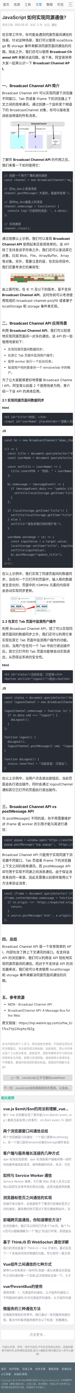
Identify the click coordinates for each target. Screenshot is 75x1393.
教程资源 (54, 1369)
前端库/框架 (20, 1374)
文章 (39, 4)
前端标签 (67, 1369)
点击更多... (37, 1334)
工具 (28, 4)
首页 (6, 4)
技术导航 (14, 1369)
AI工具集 (6, 1374)
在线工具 (27, 1369)
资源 (17, 4)
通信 (54, 24)
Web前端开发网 (29, 1380)
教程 (49, 4)
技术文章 (40, 1369)
